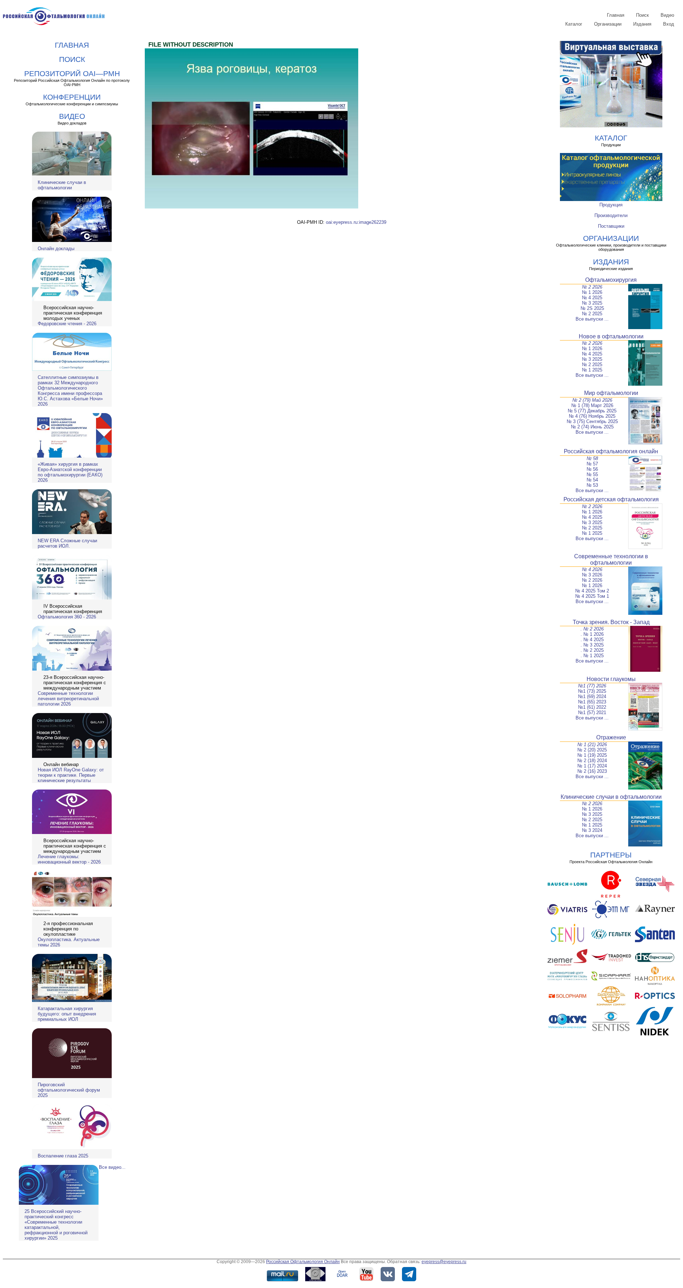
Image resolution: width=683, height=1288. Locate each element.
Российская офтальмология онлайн (611, 451)
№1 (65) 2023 (592, 701)
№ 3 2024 (592, 830)
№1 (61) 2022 (592, 707)
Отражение (611, 737)
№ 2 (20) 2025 (592, 750)
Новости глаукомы (611, 679)
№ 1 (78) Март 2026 (592, 405)
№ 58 (592, 458)
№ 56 (592, 469)
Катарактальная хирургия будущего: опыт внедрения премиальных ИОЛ (67, 1014)
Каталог (573, 24)
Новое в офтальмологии (611, 336)
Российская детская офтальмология (611, 499)
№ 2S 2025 (592, 308)
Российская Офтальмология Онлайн (303, 1261)
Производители (611, 215)
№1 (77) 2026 (592, 685)
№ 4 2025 (592, 297)
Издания (642, 24)
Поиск (642, 15)
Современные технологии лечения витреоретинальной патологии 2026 (68, 699)
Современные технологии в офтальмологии (611, 559)
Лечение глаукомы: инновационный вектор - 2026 (69, 859)
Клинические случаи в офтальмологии (62, 185)
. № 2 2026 (592, 629)
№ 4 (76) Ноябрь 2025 (592, 416)
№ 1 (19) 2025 (592, 755)
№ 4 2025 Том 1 (592, 596)
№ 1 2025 (592, 370)
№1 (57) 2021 (592, 712)
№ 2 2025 (592, 313)
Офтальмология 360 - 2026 (67, 616)
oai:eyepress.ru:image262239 (356, 222)
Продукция (611, 204)
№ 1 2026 (592, 292)
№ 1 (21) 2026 (592, 744)
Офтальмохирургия (611, 280)
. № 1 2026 (592, 634)
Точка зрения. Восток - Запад (611, 622)
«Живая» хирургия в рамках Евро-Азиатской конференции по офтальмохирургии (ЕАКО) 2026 (70, 472)
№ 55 (592, 474)
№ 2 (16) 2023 (592, 771)
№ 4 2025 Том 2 (592, 590)
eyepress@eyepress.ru (444, 1261)
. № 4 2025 (592, 639)
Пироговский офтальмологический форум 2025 (69, 1090)
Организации (607, 24)
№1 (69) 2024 (592, 696)
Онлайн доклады (56, 248)
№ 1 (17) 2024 (592, 766)
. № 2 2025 (592, 650)
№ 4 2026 (592, 569)
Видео (667, 15)
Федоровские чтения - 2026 (67, 323)
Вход (668, 24)
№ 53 (592, 485)
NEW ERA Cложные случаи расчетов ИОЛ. (67, 543)
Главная (615, 15)
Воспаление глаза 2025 (63, 1155)
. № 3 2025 (592, 645)
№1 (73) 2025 (592, 691)
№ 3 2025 (592, 303)
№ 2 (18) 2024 (592, 760)
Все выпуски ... (592, 319)
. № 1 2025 (592, 655)
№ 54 (592, 479)
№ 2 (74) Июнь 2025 (592, 426)
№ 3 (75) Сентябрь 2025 (592, 421)
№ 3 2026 (592, 574)
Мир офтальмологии (611, 393)
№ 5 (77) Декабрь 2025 (592, 410)
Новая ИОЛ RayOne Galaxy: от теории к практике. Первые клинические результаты (71, 775)
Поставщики (611, 226)
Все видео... (112, 1167)
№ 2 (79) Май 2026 (592, 400)
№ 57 (592, 463)
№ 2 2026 (592, 287)
